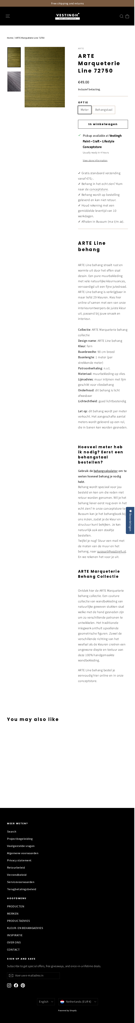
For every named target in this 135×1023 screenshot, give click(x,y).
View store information (95, 160)
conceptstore (98, 189)
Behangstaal (103, 110)
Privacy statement (19, 860)
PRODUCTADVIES (18, 921)
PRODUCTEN (15, 906)
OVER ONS (14, 942)
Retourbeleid (16, 867)
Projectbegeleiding (20, 839)
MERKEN (13, 913)
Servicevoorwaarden (20, 882)
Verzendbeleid (17, 875)
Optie (83, 102)
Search (11, 831)
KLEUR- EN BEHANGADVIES (25, 928)
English (43, 1002)
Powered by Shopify (67, 1010)
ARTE (81, 48)
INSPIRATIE (15, 935)
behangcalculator (106, 471)
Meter (85, 110)
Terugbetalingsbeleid (21, 889)
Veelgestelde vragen (21, 846)
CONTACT (13, 949)
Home (10, 37)
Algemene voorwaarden (22, 853)
